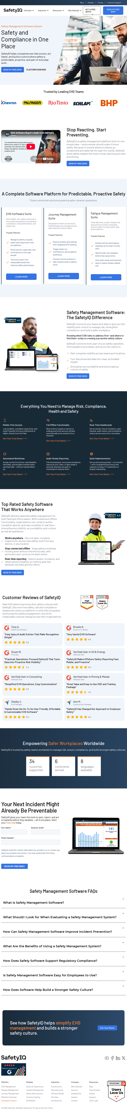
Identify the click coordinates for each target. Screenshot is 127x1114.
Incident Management (35, 1090)
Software (28, 10)
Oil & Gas (54, 1097)
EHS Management (8, 1086)
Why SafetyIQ (73, 10)
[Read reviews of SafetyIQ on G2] (13, 1069)
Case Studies (94, 1090)
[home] (13, 11)
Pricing (100, 2)
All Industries (56, 1100)
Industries (42, 10)
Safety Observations (34, 1093)
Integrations (76, 1093)
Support (92, 1097)
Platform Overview (9, 1097)
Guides (92, 1093)
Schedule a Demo (9, 1100)
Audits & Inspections (35, 1086)
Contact (74, 1100)
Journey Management (10, 1093)
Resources (57, 10)
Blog (82, 2)
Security (74, 1090)
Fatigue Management (9, 1090)
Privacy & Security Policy (42, 1108)
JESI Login (93, 1100)
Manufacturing (57, 1090)
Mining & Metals (57, 1093)
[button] (29, 10)
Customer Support (114, 2)
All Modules (30, 1100)
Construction (56, 1086)
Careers (74, 1097)
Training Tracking (33, 1097)
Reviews (91, 2)
